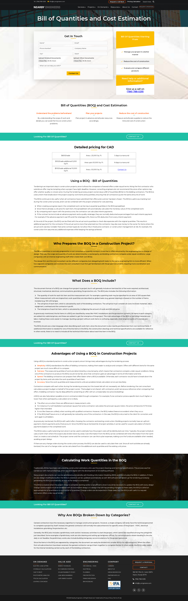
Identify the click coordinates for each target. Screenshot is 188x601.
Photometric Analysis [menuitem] (41, 575)
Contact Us (134, 136)
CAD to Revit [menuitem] (37, 572)
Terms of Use (117, 597)
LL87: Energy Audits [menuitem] (65, 578)
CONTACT (144, 567)
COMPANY (113, 561)
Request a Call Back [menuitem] (117, 2)
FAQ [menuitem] (109, 578)
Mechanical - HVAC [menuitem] (89, 565)
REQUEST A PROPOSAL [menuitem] (147, 6)
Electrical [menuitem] (87, 568)
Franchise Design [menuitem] (89, 578)
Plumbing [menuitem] (86, 572)
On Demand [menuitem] (102, 7)
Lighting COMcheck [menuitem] (40, 581)
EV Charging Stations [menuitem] (66, 568)
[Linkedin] (134, 589)
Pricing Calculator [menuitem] (133, 1)
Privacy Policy (108, 597)
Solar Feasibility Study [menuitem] (66, 572)
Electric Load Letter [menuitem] (40, 565)
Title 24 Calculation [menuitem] (40, 578)
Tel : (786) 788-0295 (40, 1)
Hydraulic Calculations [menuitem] (42, 568)
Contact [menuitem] (135, 7)
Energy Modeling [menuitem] (64, 565)
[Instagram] (143, 589)
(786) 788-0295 (135, 91)
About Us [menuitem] (126, 7)
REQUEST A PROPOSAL (143, 562)
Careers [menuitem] (111, 565)
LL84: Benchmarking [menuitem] (65, 575)
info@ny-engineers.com (57, 1)
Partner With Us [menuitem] (114, 575)
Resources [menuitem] (115, 7)
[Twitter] (138, 589)
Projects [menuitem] (91, 7)
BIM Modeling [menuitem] (88, 581)
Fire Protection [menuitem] (89, 575)
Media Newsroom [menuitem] (114, 572)
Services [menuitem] (81, 7)
